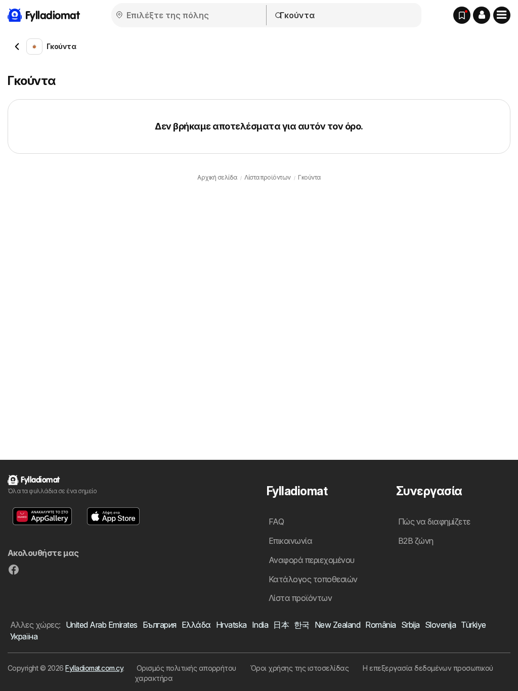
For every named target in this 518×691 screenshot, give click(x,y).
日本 (281, 625)
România (380, 625)
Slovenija (440, 625)
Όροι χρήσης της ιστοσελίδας (299, 668)
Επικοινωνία (290, 541)
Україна (23, 636)
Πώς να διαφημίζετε (434, 521)
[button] (481, 15)
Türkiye (473, 625)
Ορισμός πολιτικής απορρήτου (186, 668)
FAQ (276, 521)
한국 (302, 625)
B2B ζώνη (416, 541)
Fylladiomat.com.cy (94, 668)
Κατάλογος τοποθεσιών (313, 579)
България (160, 625)
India (260, 625)
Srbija (410, 625)
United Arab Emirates (102, 625)
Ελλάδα (196, 625)
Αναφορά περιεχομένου (312, 560)
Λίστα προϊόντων (300, 598)
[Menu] (501, 15)
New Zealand (337, 625)
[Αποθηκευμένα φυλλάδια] (461, 15)
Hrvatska (231, 625)
